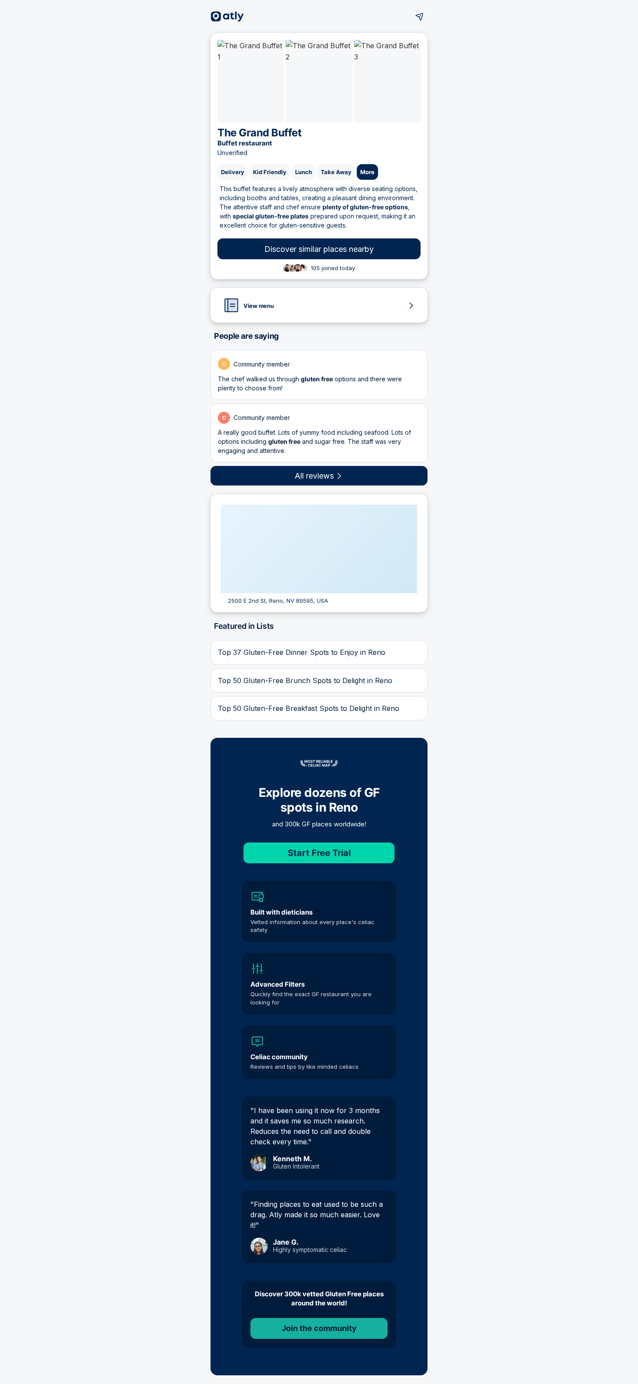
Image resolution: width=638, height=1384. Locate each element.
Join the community (319, 1328)
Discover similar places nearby (319, 249)
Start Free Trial (319, 853)
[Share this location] (420, 16)
